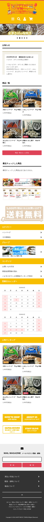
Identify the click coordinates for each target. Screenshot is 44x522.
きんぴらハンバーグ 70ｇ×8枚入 (12, 141)
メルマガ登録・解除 (28, 506)
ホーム (8, 502)
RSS (25, 509)
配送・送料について (30, 502)
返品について (13, 504)
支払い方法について (17, 502)
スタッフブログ (17, 509)
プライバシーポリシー (15, 506)
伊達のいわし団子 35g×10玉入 (31, 141)
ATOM (29, 509)
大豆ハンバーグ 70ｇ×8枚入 (12, 109)
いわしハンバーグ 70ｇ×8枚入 (31, 111)
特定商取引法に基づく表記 (26, 504)
